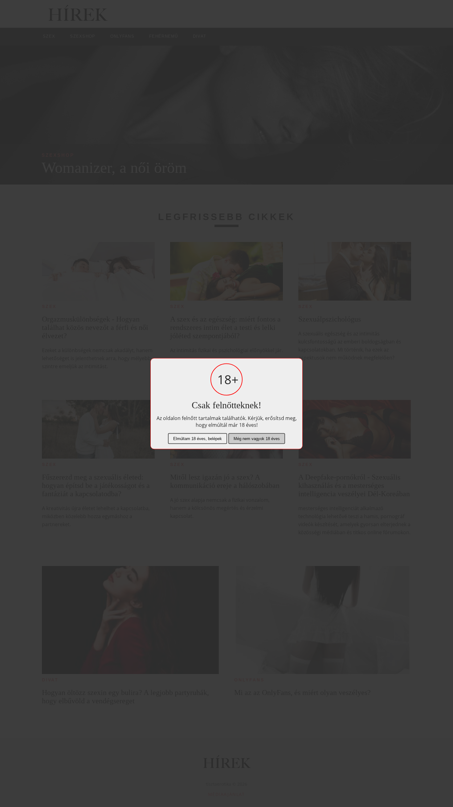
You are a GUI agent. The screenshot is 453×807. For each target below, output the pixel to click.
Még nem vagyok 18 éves (257, 438)
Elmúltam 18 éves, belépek (197, 438)
